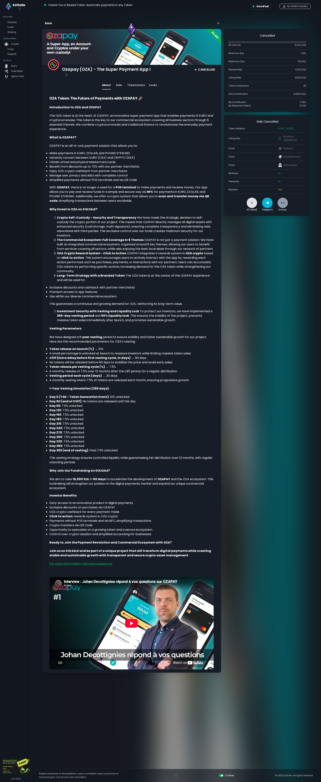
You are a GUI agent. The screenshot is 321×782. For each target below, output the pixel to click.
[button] (15, 22)
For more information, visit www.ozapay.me (80, 564)
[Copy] (296, 128)
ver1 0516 (16, 778)
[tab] (106, 85)
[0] (275, 6)
